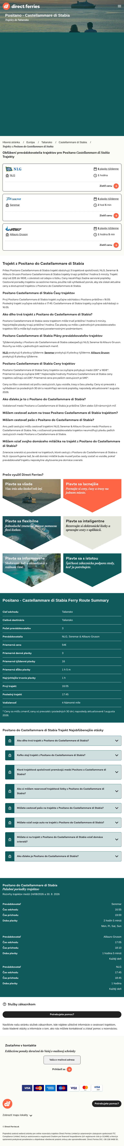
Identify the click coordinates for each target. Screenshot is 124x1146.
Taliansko (46, 142)
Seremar (49, 352)
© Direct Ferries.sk (11, 1127)
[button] (63, 741)
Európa (30, 142)
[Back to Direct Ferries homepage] (21, 6)
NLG (5, 352)
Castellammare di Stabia (73, 142)
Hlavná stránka (11, 142)
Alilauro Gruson (100, 352)
